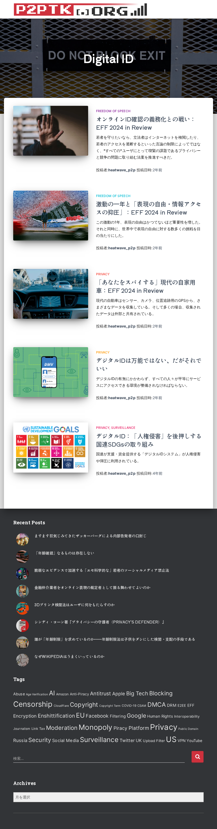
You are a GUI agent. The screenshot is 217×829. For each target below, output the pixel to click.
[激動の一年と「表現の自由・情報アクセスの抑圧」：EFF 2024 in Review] (50, 216)
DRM (171, 705)
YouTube (194, 740)
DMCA (156, 704)
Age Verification (37, 694)
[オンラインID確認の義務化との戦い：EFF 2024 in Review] (50, 131)
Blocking (161, 693)
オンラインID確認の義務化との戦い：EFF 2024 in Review (146, 123)
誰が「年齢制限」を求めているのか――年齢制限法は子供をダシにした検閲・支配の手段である (114, 639)
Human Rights (160, 716)
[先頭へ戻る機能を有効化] (206, 818)
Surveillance (123, 428)
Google (136, 715)
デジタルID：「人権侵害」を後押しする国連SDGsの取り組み (149, 439)
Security (39, 739)
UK (139, 740)
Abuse (19, 694)
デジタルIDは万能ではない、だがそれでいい (149, 364)
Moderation (62, 727)
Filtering (118, 716)
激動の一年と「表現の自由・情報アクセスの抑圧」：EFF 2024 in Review (149, 207)
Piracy (121, 728)
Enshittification (56, 716)
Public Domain (188, 729)
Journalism (21, 729)
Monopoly (95, 727)
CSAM (141, 706)
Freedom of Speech (113, 111)
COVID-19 (129, 706)
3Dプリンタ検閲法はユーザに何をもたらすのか (74, 604)
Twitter (127, 740)
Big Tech (137, 693)
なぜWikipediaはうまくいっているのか (69, 656)
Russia (20, 740)
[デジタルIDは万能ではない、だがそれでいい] (50, 372)
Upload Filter (154, 741)
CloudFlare (61, 706)
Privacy (103, 274)
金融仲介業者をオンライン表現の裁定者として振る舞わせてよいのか (92, 587)
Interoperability (187, 716)
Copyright (84, 704)
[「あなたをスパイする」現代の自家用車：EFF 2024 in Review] (50, 294)
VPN (182, 740)
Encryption (25, 716)
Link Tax (38, 729)
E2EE (182, 705)
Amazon (62, 694)
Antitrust (100, 693)
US (171, 739)
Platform (139, 728)
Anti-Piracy (79, 694)
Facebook (97, 716)
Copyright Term (110, 706)
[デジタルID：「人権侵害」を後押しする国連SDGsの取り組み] (50, 447)
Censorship (32, 704)
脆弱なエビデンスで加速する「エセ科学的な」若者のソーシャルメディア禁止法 (101, 570)
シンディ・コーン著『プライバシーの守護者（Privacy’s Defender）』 (100, 622)
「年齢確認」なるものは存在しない (64, 553)
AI (52, 693)
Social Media (65, 740)
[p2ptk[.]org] (80, 9)
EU (80, 715)
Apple (118, 693)
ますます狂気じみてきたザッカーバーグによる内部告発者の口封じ (90, 535)
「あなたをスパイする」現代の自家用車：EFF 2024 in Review (146, 286)
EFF (191, 705)
